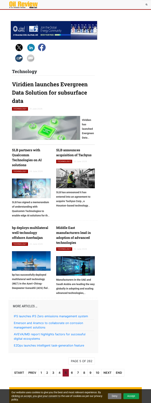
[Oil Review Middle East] (20, 4)
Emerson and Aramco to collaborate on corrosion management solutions (48, 325)
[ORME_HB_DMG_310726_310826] (54, 30)
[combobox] (146, 4)
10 (97, 372)
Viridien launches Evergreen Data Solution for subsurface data (50, 92)
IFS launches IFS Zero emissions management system (51, 316)
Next (107, 372)
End (119, 372)
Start (19, 372)
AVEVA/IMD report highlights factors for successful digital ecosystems (49, 336)
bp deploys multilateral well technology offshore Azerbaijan (30, 232)
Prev (32, 372)
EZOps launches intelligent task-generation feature (49, 345)
